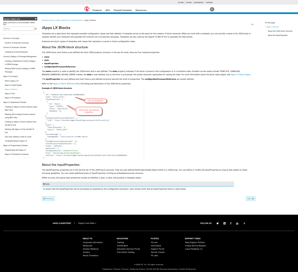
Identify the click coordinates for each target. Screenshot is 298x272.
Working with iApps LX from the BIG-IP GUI (19, 130)
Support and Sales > (87, 223)
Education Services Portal (128, 249)
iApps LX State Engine (13, 85)
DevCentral (156, 245)
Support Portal (157, 249)
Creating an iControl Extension (16, 52)
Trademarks (107, 269)
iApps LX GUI (10, 93)
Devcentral (199, 2)
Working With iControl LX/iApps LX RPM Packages (20, 70)
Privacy (125, 269)
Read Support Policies (195, 242)
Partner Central (157, 252)
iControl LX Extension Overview (17, 43)
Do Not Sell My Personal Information (162, 269)
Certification (122, 245)
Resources (140, 10)
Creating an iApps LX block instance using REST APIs (21, 108)
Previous (49, 198)
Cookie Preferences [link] (187, 269)
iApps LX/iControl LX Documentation (69, 20)
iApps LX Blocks (11, 89)
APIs (107, 10)
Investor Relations (91, 249)
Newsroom (87, 245)
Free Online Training (125, 252)
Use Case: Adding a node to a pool (18, 137)
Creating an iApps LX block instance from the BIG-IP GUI (20, 123)
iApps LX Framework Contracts (17, 154)
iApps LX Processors (12, 98)
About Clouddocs (90, 255)
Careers (86, 252)
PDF (252, 24)
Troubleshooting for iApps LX (16, 141)
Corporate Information (93, 242)
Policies (117, 269)
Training (120, 242)
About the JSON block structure (280, 31)
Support (209, 2)
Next (249, 198)
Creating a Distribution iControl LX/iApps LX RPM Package (20, 62)
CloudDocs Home (48, 20)
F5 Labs (154, 255)
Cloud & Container (122, 10)
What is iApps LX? (12, 81)
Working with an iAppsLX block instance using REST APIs (20, 115)
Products (97, 10)
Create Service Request (195, 245)
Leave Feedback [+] (194, 249)
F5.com (181, 2)
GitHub (188, 2)
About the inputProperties (278, 35)
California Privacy (137, 269)
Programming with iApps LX (15, 150)
